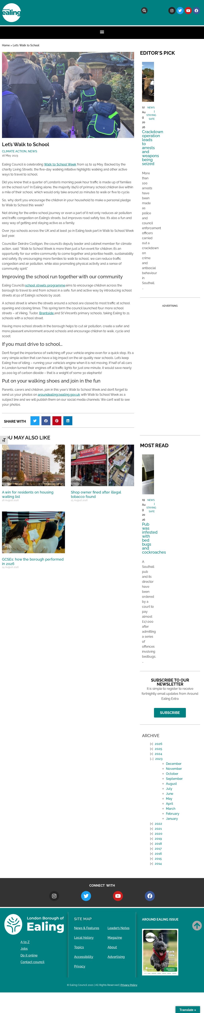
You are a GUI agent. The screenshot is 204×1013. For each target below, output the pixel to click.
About (112, 947)
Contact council (32, 962)
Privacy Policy (129, 984)
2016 (158, 853)
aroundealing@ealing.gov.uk (59, 394)
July (169, 789)
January (172, 819)
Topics (79, 947)
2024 (158, 754)
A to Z (25, 942)
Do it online (29, 955)
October (172, 774)
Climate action (14, 151)
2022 (158, 824)
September (174, 779)
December (173, 764)
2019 (158, 839)
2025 (158, 749)
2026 (158, 744)
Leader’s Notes (118, 928)
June (169, 794)
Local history (84, 938)
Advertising (116, 957)
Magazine (115, 938)
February (172, 814)
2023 (159, 759)
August (171, 784)
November (174, 769)
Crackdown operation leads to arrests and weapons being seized (152, 147)
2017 (158, 848)
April (169, 804)
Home (6, 45)
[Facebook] (196, 10)
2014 (158, 863)
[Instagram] (172, 10)
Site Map (83, 919)
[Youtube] (188, 10)
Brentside (46, 313)
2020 (158, 834)
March (170, 809)
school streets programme (45, 285)
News (32, 151)
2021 (158, 829)
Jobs (24, 949)
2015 (158, 858)
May (169, 799)
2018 (158, 843)
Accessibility (83, 957)
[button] (144, 10)
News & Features (86, 928)
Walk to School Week (60, 164)
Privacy (79, 966)
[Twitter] (180, 10)
